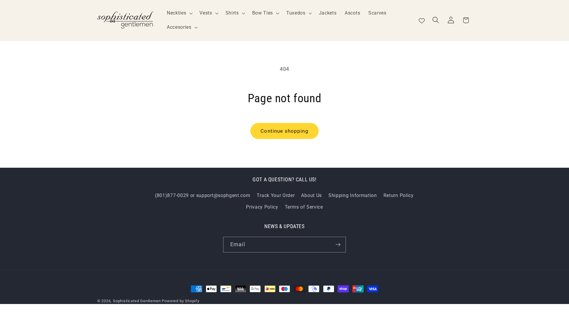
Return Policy (398, 195)
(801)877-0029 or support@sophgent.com (202, 195)
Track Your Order (276, 195)
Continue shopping (284, 131)
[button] (179, 13)
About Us (311, 195)
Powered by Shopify (180, 301)
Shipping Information (352, 195)
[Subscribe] (338, 245)
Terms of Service (304, 207)
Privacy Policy (262, 207)
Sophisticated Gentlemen (137, 301)
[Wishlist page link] (422, 20)
